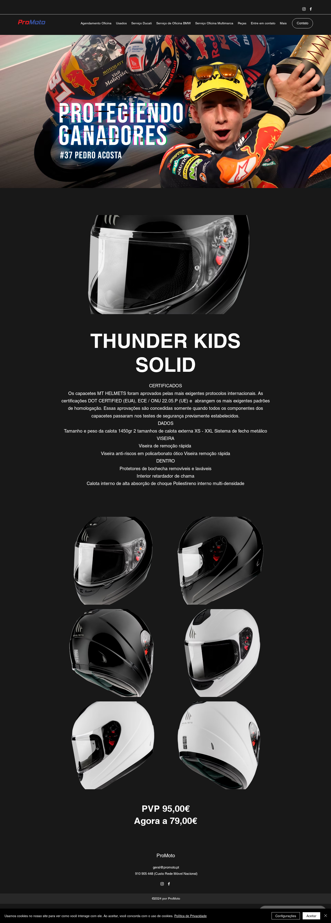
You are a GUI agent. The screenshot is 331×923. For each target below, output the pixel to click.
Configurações (285, 916)
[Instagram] (304, 9)
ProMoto (165, 855)
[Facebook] (310, 9)
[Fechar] (325, 915)
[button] (111, 561)
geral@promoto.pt (166, 867)
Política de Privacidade (190, 916)
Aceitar (311, 916)
